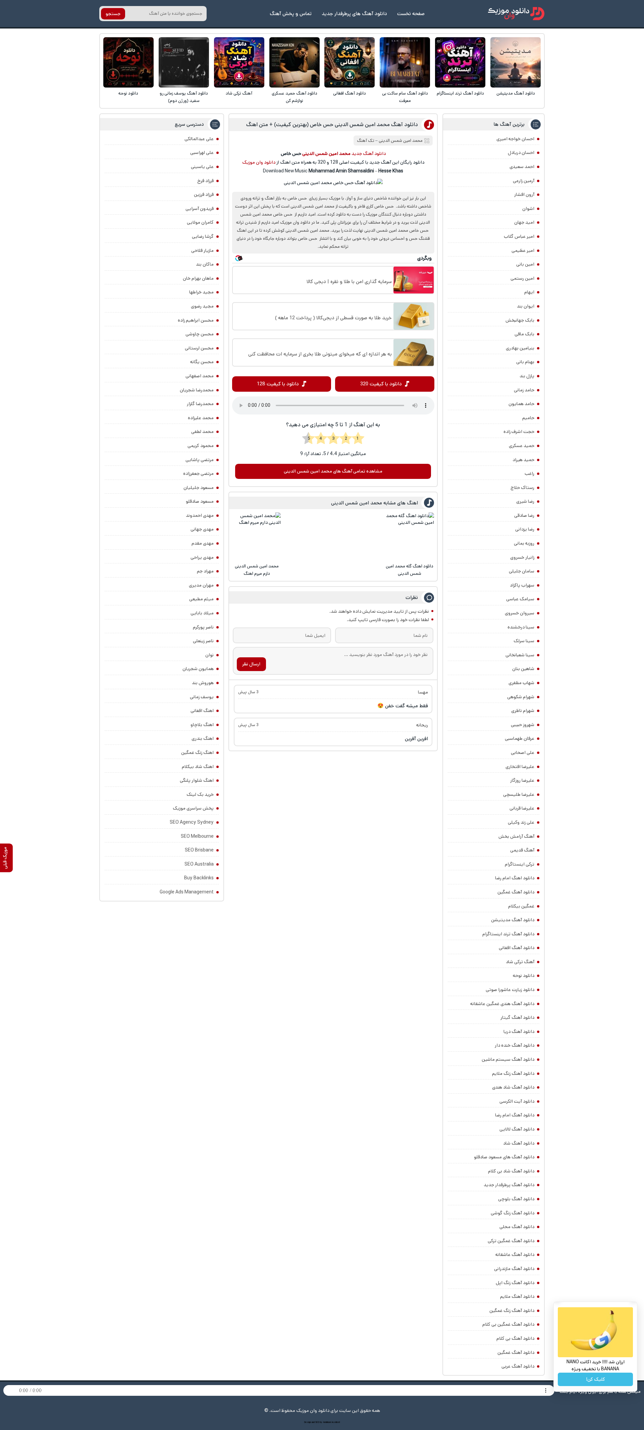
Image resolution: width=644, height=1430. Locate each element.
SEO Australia (199, 864)
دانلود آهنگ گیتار (517, 1017)
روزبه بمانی (524, 543)
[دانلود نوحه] (128, 62)
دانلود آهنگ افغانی (349, 93)
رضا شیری (525, 501)
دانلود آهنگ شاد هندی (513, 1087)
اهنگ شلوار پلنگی (197, 780)
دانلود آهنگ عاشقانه (514, 1254)
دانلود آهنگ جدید (369, 153)
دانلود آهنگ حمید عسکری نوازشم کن (294, 97)
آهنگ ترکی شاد (239, 93)
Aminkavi (327, 1422)
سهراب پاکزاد (522, 585)
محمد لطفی (202, 431)
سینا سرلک (524, 641)
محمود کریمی (200, 445)
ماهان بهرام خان (198, 278)
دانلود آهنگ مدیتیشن (515, 93)
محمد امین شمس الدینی (401, 141)
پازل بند (527, 376)
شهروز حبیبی (522, 724)
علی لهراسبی (202, 152)
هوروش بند (203, 682)
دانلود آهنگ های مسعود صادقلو (504, 1157)
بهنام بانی (525, 362)
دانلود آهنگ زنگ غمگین (511, 1310)
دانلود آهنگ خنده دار (514, 1045)
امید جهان (524, 222)
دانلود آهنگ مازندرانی (514, 1268)
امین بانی (525, 264)
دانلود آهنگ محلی (516, 1226)
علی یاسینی (202, 166)
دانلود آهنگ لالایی (516, 1129)
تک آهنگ (365, 141)
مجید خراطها (201, 292)
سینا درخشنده (520, 627)
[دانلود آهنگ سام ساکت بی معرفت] (405, 62)
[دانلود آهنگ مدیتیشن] (515, 62)
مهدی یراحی (202, 557)
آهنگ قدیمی (522, 850)
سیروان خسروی (519, 613)
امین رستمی (522, 278)
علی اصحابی (522, 752)
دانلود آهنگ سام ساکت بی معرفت (405, 97)
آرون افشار (524, 194)
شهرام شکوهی (520, 697)
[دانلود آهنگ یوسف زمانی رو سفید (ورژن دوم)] (184, 62)
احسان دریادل (521, 152)
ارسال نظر (251, 664)
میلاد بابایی (202, 613)
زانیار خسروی (522, 557)
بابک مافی (524, 334)
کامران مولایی (200, 222)
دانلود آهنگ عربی (517, 1366)
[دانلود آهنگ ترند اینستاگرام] (460, 62)
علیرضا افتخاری (519, 766)
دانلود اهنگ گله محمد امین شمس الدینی (409, 570)
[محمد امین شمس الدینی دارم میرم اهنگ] (256, 536)
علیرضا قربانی (521, 808)
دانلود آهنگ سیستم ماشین (508, 1059)
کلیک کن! (595, 1379)
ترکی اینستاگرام (519, 864)
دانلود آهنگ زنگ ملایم (513, 1073)
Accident (335, 1422)
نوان (209, 655)
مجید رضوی (202, 306)
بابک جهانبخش (519, 320)
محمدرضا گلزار (200, 403)
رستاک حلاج (522, 487)
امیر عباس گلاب (519, 236)
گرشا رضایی (203, 236)
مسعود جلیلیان (198, 487)
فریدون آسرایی (199, 208)
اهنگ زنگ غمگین (197, 752)
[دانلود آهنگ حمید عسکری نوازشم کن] (294, 62)
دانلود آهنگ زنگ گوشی (512, 1213)
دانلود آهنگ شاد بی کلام (511, 1171)
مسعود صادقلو (200, 501)
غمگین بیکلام (521, 906)
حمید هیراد (523, 459)
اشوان (528, 208)
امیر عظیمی (523, 250)
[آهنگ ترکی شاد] (239, 62)
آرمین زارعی (523, 180)
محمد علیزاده (201, 418)
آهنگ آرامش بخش (516, 836)
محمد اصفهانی (199, 376)
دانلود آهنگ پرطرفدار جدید (509, 1184)
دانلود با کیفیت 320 (381, 383)
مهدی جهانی (202, 529)
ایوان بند (525, 306)
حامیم (528, 418)
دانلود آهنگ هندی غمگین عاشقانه (502, 1003)
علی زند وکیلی (521, 822)
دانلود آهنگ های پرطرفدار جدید (354, 13)
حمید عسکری (521, 445)
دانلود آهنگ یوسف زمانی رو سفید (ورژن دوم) (184, 97)
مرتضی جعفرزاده (198, 473)
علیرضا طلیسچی (518, 794)
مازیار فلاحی (202, 250)
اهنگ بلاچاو (202, 724)
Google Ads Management (187, 892)
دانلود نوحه (128, 93)
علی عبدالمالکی (199, 138)
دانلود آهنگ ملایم (517, 1296)
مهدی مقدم (203, 543)
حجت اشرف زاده (518, 431)
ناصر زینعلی (203, 641)
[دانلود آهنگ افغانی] (349, 62)
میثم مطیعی (201, 599)
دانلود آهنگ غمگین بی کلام (508, 1324)
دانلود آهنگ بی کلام (515, 1338)
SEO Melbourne (197, 836)
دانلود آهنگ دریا (518, 1031)
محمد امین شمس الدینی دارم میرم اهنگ (257, 570)
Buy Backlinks (199, 878)
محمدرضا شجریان (197, 390)
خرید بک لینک (200, 794)
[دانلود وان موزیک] (516, 13)
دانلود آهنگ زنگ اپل (515, 1282)
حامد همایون (521, 403)
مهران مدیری (201, 585)
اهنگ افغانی (202, 710)
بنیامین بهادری (520, 348)
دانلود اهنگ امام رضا (514, 878)
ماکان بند (205, 264)
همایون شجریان (198, 668)
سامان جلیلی (521, 571)
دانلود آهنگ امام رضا (514, 1115)
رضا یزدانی (524, 529)
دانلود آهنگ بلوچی (516, 1199)
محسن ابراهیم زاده (196, 320)
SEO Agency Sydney (192, 822)
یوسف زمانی (202, 697)
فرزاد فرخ (205, 180)
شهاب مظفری (521, 682)
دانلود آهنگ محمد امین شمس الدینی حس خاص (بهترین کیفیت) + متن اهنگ (332, 124)
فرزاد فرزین (204, 194)
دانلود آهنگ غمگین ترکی (511, 1241)
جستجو (113, 13)
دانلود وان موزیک (258, 162)
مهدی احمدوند (200, 515)
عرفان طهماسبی (519, 738)
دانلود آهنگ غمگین (515, 892)
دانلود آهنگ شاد (518, 1143)
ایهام (529, 292)
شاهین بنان (523, 668)
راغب (529, 473)
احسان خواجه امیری (515, 138)
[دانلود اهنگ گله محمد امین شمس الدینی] (409, 536)
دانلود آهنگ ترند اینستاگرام (460, 93)
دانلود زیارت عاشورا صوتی (510, 989)
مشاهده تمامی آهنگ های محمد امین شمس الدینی (333, 471)
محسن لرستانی (199, 348)
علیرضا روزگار (522, 780)
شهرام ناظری (522, 710)
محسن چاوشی (199, 334)
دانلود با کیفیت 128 (278, 383)
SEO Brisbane (199, 850)
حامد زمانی (524, 390)
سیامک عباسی (520, 599)
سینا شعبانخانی (519, 655)
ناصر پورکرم (203, 627)
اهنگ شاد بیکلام (198, 766)
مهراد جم (205, 571)
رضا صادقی (524, 515)
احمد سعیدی (521, 166)
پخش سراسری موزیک (193, 808)
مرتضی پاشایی (199, 459)
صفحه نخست (411, 13)
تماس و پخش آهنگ (291, 13)
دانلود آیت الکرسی (516, 1101)
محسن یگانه (202, 362)
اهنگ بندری (203, 738)
